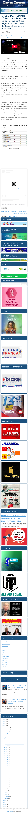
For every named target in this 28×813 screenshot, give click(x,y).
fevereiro (7, 796)
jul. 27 (7, 751)
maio (6, 790)
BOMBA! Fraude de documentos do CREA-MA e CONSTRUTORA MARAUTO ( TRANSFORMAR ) (13, 518)
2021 (4, 802)
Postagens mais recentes (8, 212)
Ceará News (5, 646)
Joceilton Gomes (6, 644)
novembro (7, 729)
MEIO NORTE (5, 662)
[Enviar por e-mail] (1, 208)
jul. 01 (7, 786)
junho (6, 788)
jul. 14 (7, 763)
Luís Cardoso (5, 642)
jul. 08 (7, 774)
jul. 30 (7, 742)
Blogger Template (10, 811)
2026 (4, 719)
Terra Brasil (5, 658)
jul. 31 (7, 740)
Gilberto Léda (5, 656)
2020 (4, 804)
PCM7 (3, 654)
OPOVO (4, 666)
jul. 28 (7, 749)
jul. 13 (7, 765)
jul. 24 (7, 757)
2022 (4, 800)
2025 (4, 721)
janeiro (6, 798)
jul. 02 (7, 784)
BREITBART (4, 660)
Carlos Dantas (5, 33)
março (6, 794)
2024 (4, 723)
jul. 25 (7, 755)
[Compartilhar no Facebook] (6, 208)
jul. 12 (7, 768)
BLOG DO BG (5, 669)
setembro (7, 734)
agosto (6, 736)
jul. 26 (7, 753)
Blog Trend (4, 648)
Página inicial (22, 212)
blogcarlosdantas (14, 810)
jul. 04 (7, 780)
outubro (6, 731)
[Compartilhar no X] (5, 208)
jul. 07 (7, 776)
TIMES (3, 652)
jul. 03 (7, 782)
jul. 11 (7, 770)
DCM (3, 650)
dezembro (7, 727)
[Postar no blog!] (3, 208)
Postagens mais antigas (20, 213)
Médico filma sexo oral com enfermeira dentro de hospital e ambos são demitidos (17, 701)
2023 (4, 725)
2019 (4, 806)
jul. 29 (7, 747)
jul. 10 (7, 772)
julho (6, 738)
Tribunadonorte (6, 664)
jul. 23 (7, 759)
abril (6, 792)
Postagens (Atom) (11, 216)
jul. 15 (7, 761)
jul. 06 (7, 778)
